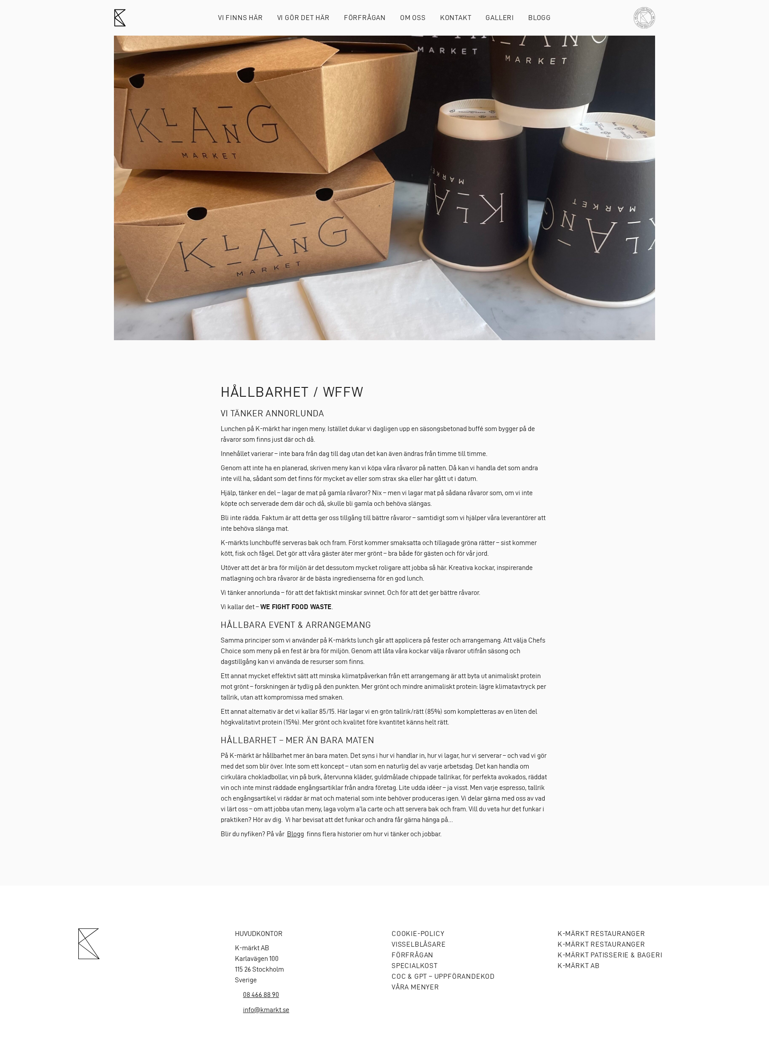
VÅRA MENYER (415, 987)
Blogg (539, 17)
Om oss (413, 17)
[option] (384, 188)
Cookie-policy (418, 933)
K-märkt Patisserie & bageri (610, 955)
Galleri (500, 17)
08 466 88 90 (261, 994)
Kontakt (456, 17)
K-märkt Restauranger (601, 933)
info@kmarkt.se (266, 1009)
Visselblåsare (418, 944)
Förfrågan (365, 17)
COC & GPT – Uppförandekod (443, 976)
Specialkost (415, 965)
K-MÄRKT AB (579, 965)
